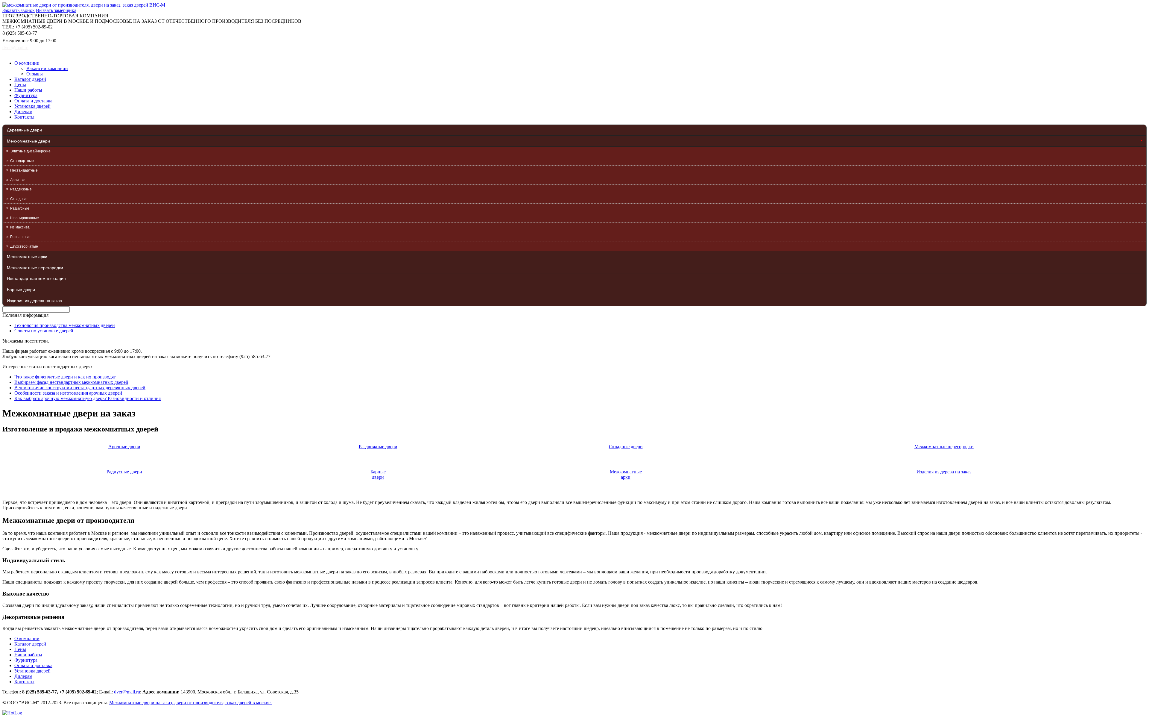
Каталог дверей (30, 79)
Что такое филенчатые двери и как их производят (65, 376)
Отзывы (34, 73)
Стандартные (22, 161)
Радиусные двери (124, 471)
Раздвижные (21, 189)
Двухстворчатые (24, 246)
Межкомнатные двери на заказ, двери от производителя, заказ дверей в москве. (190, 702)
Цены (20, 84)
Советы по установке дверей (43, 330)
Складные (19, 199)
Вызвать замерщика (56, 10)
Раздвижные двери (378, 446)
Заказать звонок (18, 10)
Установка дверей (32, 106)
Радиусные (19, 208)
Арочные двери (124, 446)
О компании (26, 63)
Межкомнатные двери (28, 141)
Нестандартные (24, 170)
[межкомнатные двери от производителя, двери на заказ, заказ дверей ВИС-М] (83, 4)
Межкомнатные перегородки (35, 267)
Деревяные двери (24, 130)
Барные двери (21, 289)
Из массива (20, 227)
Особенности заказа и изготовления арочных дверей (68, 393)
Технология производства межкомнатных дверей (64, 325)
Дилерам (23, 111)
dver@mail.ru (15, 47)
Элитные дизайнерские (30, 151)
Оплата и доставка (33, 100)
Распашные (20, 237)
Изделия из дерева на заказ (34, 300)
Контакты (24, 116)
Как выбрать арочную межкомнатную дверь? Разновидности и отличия (87, 398)
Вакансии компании (47, 68)
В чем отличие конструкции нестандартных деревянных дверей (79, 387)
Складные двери (626, 446)
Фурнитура (25, 95)
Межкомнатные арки (27, 256)
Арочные (17, 180)
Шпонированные (24, 218)
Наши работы (28, 90)
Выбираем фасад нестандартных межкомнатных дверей (71, 382)
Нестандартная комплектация (36, 278)
